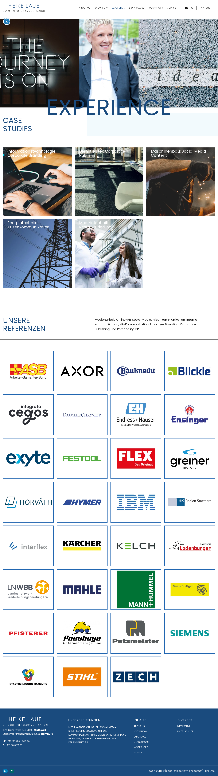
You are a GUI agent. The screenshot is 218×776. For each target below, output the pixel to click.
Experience (118, 7)
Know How (101, 7)
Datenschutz (185, 731)
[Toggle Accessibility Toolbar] (6, 21)
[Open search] (192, 8)
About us (84, 7)
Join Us (171, 7)
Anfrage (205, 7)
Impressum (183, 726)
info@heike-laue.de (18, 741)
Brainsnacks (136, 7)
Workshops (156, 7)
